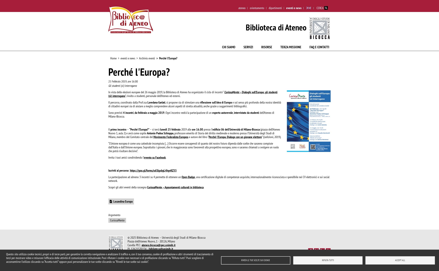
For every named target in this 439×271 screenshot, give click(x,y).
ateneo (242, 8)
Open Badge (188, 177)
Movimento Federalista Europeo (170, 137)
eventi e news (293, 8)
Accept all (400, 260)
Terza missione (290, 47)
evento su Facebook (155, 157)
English (308, 8)
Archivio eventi (147, 58)
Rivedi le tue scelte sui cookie (255, 260)
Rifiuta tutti (328, 260)
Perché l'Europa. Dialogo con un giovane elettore (235, 137)
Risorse (266, 47)
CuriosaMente (117, 220)
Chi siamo (228, 47)
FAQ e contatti (319, 47)
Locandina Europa (123, 201)
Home (113, 58)
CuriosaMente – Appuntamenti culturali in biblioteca (175, 187)
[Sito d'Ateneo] (320, 27)
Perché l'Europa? (168, 58)
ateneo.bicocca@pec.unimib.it (159, 245)
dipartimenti (275, 8)
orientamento (257, 8)
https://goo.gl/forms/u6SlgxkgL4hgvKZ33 (153, 170)
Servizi (248, 47)
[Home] (130, 19)
